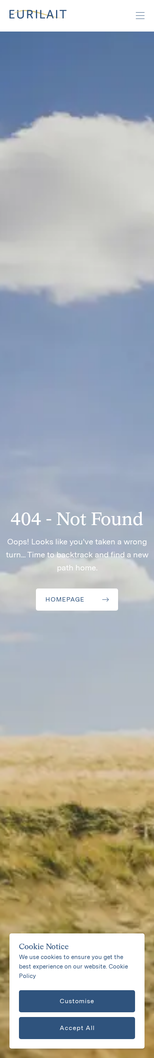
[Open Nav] (136, 15)
